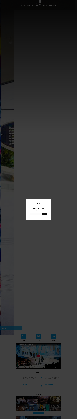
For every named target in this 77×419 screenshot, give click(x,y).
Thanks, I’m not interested (38, 220)
